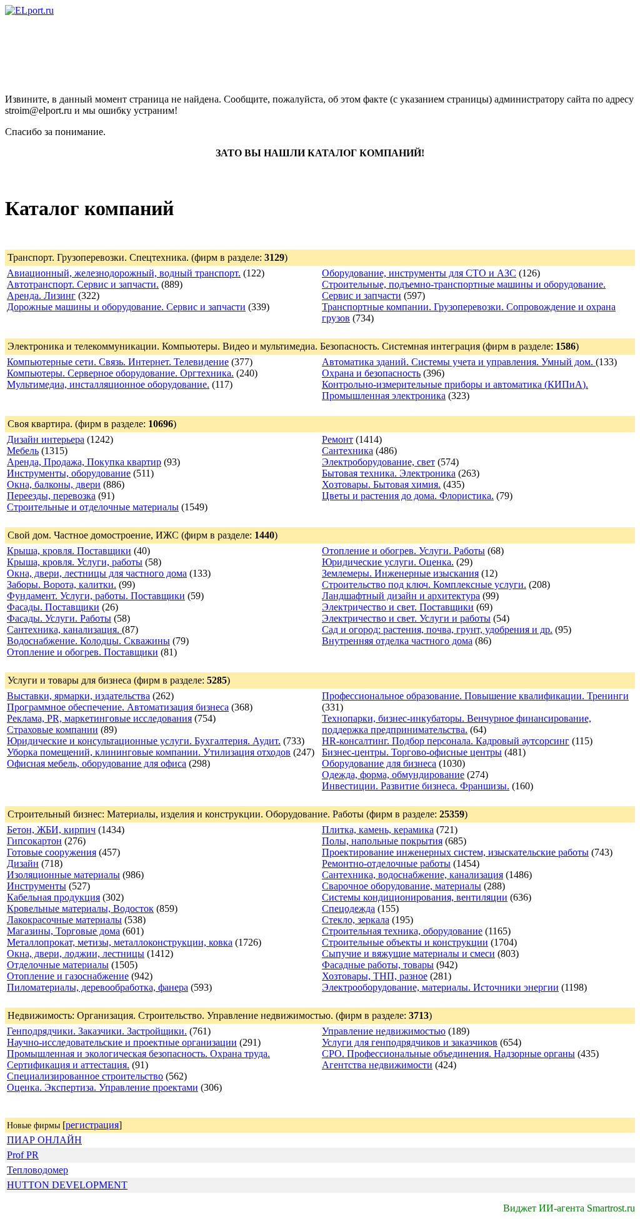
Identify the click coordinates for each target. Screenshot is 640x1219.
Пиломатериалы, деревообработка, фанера (97, 987)
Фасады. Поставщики (53, 607)
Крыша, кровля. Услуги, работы (74, 562)
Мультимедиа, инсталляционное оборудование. (108, 384)
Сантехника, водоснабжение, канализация (412, 874)
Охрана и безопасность (371, 373)
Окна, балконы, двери (54, 484)
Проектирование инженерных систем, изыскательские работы (455, 852)
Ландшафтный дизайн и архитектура (401, 595)
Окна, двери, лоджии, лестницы (75, 953)
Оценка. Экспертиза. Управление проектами (102, 1087)
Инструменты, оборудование (69, 473)
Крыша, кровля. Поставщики (69, 550)
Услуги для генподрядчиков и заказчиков (410, 1042)
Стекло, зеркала (355, 919)
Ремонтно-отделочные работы (386, 863)
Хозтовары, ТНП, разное (375, 976)
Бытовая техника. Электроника (389, 473)
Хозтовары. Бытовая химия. (381, 484)
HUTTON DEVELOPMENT (67, 1185)
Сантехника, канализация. (64, 629)
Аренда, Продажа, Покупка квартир (84, 462)
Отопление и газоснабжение (68, 976)
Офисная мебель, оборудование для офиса (96, 763)
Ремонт (337, 439)
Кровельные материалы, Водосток (80, 908)
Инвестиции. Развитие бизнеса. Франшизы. (415, 786)
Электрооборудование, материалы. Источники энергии (440, 987)
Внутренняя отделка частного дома (397, 640)
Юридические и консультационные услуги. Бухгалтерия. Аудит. (144, 741)
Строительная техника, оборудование (402, 931)
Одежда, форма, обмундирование (393, 774)
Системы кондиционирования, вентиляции (415, 897)
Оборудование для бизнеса (379, 763)
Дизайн (23, 863)
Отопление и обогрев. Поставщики (82, 652)
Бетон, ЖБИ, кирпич (51, 829)
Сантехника (347, 450)
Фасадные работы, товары (378, 964)
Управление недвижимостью (384, 1031)
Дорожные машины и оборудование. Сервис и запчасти (126, 306)
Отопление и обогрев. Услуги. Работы (403, 550)
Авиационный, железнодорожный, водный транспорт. (124, 273)
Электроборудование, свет (378, 462)
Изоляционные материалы (63, 874)
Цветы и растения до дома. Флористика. (408, 495)
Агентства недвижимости (377, 1065)
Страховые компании (52, 729)
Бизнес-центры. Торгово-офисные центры (412, 752)
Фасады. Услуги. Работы (59, 618)
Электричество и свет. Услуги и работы (406, 618)
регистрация (92, 1125)
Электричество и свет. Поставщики (398, 607)
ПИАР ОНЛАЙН (44, 1140)
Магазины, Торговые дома (63, 931)
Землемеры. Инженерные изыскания (400, 573)
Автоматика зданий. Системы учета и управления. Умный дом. (459, 362)
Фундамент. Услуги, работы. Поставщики (96, 595)
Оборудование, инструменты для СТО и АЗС (419, 273)
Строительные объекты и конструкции (405, 942)
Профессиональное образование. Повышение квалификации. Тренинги (475, 695)
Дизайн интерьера (45, 439)
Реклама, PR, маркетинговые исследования (99, 718)
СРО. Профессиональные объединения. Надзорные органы (448, 1053)
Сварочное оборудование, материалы (401, 886)
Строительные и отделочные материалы (93, 507)
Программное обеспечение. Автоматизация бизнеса (118, 707)
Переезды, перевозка (51, 495)
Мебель (23, 450)
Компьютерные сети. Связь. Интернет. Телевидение (118, 362)
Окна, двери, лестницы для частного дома (97, 573)
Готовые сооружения (51, 852)
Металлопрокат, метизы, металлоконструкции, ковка (119, 942)
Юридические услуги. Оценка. (388, 562)
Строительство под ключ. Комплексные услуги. (424, 584)
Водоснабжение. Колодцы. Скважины (88, 640)
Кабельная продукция (53, 897)
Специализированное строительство (85, 1076)
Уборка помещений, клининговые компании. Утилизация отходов (149, 752)
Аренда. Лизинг (41, 295)
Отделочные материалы (58, 964)
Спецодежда (348, 908)
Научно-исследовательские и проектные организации (122, 1042)
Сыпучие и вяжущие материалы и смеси (408, 953)
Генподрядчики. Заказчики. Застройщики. (97, 1031)
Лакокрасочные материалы (64, 919)
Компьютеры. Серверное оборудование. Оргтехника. (120, 373)
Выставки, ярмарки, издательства (78, 695)
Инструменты (36, 886)
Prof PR (23, 1155)
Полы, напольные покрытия (382, 841)
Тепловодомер (37, 1170)
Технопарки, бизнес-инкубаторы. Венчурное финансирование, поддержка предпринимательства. (456, 724)
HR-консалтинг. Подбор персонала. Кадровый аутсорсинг (445, 741)
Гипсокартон (34, 841)
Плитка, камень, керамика (378, 829)
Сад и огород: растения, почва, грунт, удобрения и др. (437, 629)
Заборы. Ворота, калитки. (61, 584)
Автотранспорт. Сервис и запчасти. (83, 284)
